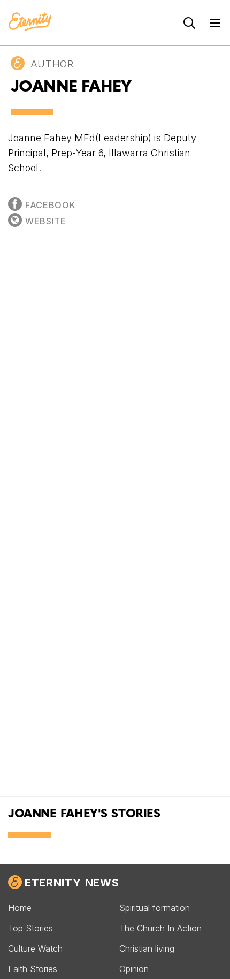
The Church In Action (160, 928)
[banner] (30, 22)
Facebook (50, 205)
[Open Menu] (215, 23)
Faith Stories (32, 968)
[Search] (189, 23)
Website (45, 221)
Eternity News (72, 882)
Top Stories (30, 928)
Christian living (146, 948)
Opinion (134, 968)
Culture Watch (35, 948)
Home (20, 907)
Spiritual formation (154, 907)
